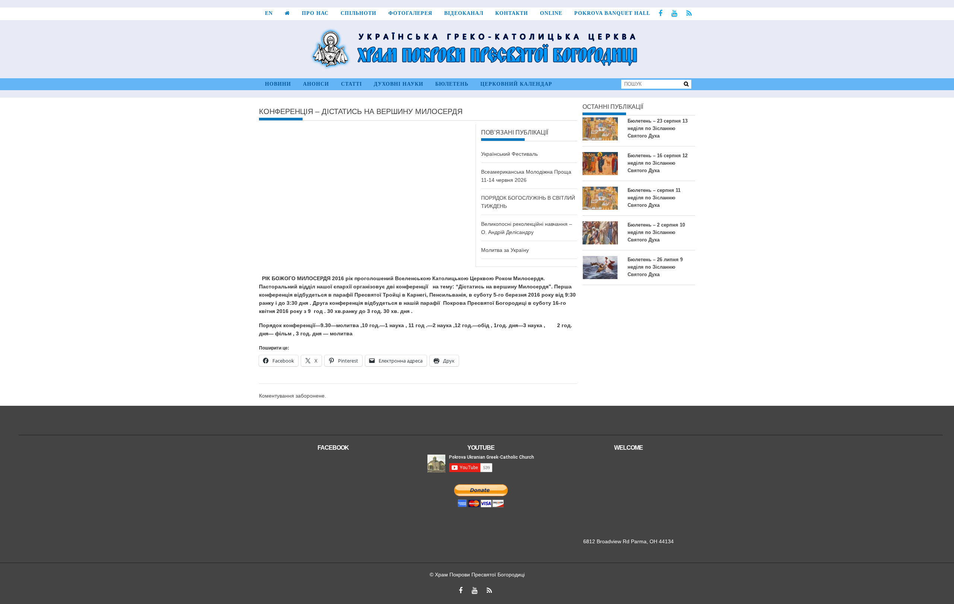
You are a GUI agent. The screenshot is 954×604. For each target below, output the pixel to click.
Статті (351, 84)
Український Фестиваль (509, 154)
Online (551, 13)
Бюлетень (451, 84)
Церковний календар (516, 84)
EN (269, 13)
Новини (278, 84)
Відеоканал (463, 13)
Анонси (316, 84)
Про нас (315, 13)
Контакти (511, 13)
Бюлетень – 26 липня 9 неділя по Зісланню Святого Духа (655, 267)
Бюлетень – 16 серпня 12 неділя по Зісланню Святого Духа (658, 163)
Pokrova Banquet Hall (612, 13)
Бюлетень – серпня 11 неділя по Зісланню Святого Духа (654, 197)
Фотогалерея (410, 13)
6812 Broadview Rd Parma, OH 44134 (628, 541)
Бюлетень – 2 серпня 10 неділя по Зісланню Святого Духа (656, 232)
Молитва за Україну (505, 250)
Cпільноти (358, 13)
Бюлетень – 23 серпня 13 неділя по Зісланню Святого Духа (658, 128)
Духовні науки (398, 84)
